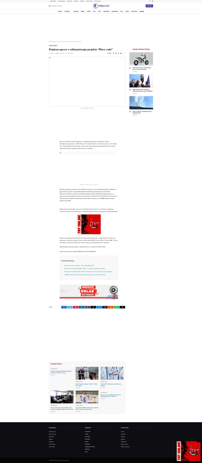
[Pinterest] (50, 123)
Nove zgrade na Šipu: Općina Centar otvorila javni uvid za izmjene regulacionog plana (88, 271)
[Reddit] (50, 138)
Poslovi (76, 11)
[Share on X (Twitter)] (116, 53)
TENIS (86, 434)
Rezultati (134, 11)
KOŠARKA (87, 436)
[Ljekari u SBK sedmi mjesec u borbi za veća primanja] (112, 373)
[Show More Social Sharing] (124, 53)
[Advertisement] (101, 27)
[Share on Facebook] (113, 53)
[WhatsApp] (50, 145)
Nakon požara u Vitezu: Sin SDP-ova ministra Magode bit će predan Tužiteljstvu (143, 90)
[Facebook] (50, 116)
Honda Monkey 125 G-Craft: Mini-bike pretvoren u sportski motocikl (142, 68)
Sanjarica (76, 1)
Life (94, 11)
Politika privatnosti (125, 446)
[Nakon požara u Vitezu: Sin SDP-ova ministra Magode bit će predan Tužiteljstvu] (141, 81)
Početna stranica (52, 41)
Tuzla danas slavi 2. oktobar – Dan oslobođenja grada (79, 265)
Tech (99, 11)
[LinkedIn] (50, 134)
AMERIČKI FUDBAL (90, 446)
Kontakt (149, 6)
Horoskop (82, 1)
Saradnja (123, 439)
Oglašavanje (123, 441)
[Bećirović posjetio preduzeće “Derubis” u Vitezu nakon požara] (87, 373)
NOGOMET (88, 431)
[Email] (50, 127)
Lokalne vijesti (53, 1)
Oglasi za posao (61, 1)
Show (127, 11)
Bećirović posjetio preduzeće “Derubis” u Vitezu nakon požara (87, 384)
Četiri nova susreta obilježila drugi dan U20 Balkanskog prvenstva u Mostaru (110, 395)
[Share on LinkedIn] (121, 53)
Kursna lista (69, 1)
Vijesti (60, 11)
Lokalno (67, 11)
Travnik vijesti (54, 368)
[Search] (152, 1)
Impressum (123, 434)
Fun (121, 11)
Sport (89, 11)
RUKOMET (87, 439)
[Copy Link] (118, 53)
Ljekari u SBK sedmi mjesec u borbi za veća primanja (111, 384)
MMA (86, 451)
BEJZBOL (87, 449)
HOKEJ (86, 441)
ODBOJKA (87, 444)
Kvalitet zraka (89, 1)
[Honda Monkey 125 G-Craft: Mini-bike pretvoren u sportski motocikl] (141, 59)
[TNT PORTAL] (101, 5)
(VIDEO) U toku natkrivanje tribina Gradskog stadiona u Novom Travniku (84, 274)
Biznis (83, 11)
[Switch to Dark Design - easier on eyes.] (150, 1)
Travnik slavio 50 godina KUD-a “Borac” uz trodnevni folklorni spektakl (84, 268)
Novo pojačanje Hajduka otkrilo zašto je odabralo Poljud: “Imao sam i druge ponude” (87, 408)
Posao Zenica (97, 1)
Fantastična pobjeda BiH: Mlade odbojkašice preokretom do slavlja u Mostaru (61, 371)
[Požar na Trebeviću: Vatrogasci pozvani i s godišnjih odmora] (141, 102)
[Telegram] (50, 142)
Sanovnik (106, 11)
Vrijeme (142, 11)
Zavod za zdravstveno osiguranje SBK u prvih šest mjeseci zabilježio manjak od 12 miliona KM (62, 408)
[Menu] (49, 6)
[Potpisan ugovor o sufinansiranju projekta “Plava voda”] (87, 81)
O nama (122, 431)
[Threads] (50, 149)
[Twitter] (50, 120)
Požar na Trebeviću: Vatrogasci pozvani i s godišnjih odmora (142, 112)
